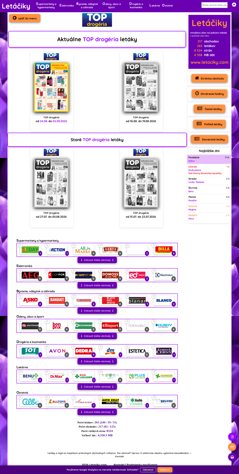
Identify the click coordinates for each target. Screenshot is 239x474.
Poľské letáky (212, 124)
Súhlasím (165, 469)
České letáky (213, 109)
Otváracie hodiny (212, 94)
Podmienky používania (142, 464)
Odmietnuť (148, 469)
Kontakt (119, 456)
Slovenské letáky (213, 139)
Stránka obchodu (212, 78)
